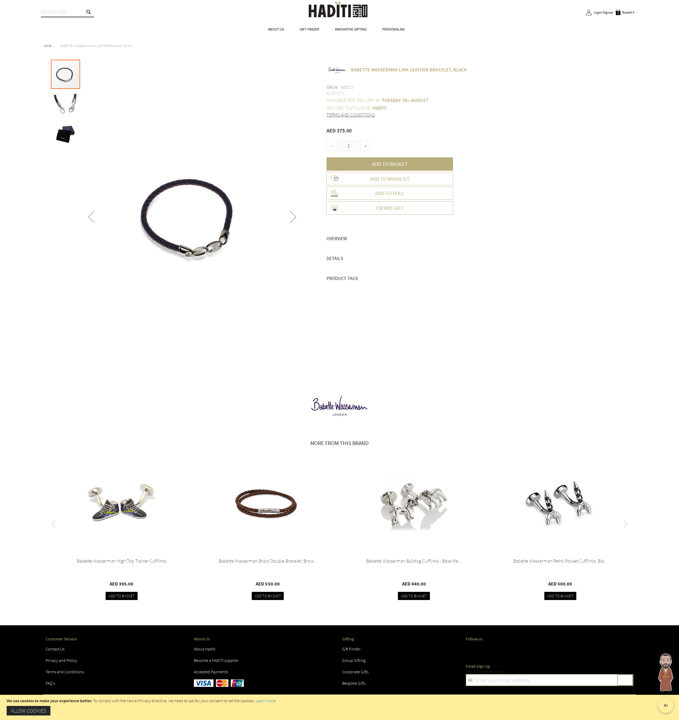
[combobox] (67, 12)
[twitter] (491, 650)
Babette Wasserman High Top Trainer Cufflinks (121, 561)
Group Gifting (353, 660)
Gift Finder (351, 649)
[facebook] (471, 650)
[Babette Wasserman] (339, 406)
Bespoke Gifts (353, 683)
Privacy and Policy (61, 660)
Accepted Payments (211, 671)
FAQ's (50, 683)
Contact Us (55, 649)
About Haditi (205, 649)
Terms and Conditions (351, 115)
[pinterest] (572, 650)
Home (47, 46)
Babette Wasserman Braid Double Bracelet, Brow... (268, 561)
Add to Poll (389, 193)
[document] (340, 707)
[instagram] (511, 650)
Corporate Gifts (355, 671)
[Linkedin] (531, 650)
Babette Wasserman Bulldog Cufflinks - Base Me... (414, 561)
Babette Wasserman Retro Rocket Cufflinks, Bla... (560, 561)
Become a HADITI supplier (216, 660)
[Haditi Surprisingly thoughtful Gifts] (338, 10)
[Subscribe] (625, 680)
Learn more (266, 700)
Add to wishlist (390, 178)
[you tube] (551, 650)
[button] (91, 216)
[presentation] (53, 521)
